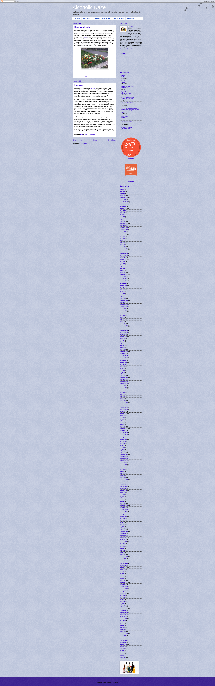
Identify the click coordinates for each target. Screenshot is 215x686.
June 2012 (122, 293)
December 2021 (124, 537)
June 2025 (122, 627)
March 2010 (123, 236)
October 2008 (123, 199)
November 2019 (124, 484)
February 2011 (123, 259)
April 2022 (122, 546)
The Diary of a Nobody (127, 102)
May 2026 (122, 650)
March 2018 (123, 441)
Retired (123, 117)
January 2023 (123, 565)
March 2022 (123, 544)
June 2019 (122, 473)
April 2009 (122, 212)
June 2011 (122, 268)
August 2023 (123, 580)
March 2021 (123, 518)
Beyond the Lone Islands (127, 86)
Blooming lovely (82, 27)
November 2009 (124, 227)
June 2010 (122, 242)
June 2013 (122, 319)
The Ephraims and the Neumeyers (130, 108)
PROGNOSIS (119, 18)
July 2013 (122, 321)
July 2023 (122, 578)
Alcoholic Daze (89, 7)
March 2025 (123, 621)
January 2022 (123, 539)
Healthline (131, 158)
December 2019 (124, 486)
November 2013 (124, 330)
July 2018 (122, 450)
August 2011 (123, 272)
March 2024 (123, 595)
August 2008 (123, 195)
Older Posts (112, 140)
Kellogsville (124, 116)
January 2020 (123, 488)
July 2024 (122, 603)
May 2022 (122, 548)
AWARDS (130, 18)
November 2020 (124, 509)
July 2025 (122, 629)
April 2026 (122, 648)
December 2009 (124, 229)
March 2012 (123, 287)
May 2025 (122, 625)
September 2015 (124, 377)
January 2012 (123, 283)
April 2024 (122, 597)
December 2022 (124, 563)
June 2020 (122, 499)
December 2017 (124, 435)
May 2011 (122, 266)
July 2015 (122, 373)
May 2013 (122, 317)
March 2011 (122, 261)
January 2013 (123, 308)
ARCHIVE (87, 18)
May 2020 (122, 497)
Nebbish (123, 76)
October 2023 (123, 584)
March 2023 (123, 569)
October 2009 (123, 225)
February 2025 (123, 618)
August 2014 (123, 349)
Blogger (115, 682)
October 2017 (123, 430)
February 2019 (123, 464)
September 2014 (124, 351)
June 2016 (122, 396)
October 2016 (123, 405)
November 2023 (124, 586)
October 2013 (123, 328)
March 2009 (123, 210)
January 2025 (123, 616)
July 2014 (122, 347)
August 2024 (123, 606)
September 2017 (124, 428)
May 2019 (122, 471)
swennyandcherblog (126, 121)
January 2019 (123, 462)
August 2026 (123, 657)
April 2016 (122, 392)
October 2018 (123, 456)
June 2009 (122, 216)
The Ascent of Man (125, 128)
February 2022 (123, 541)
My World (123, 92)
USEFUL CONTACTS (102, 18)
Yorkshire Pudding (126, 81)
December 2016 (124, 409)
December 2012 (124, 306)
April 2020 (122, 494)
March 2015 (123, 364)
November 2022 (124, 561)
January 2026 (123, 642)
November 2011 (124, 279)
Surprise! (123, 104)
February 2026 (123, 644)
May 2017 (122, 420)
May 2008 (122, 189)
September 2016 (124, 402)
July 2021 (122, 527)
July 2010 (122, 244)
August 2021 (123, 529)
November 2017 (124, 432)
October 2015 (123, 379)
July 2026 (122, 655)
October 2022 (123, 559)
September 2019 (124, 479)
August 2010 (123, 246)
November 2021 (124, 535)
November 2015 (124, 381)
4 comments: (92, 76)
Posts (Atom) (83, 143)
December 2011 (123, 281)
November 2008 (124, 202)
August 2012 (123, 298)
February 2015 (123, 362)
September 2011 (124, 274)
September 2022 (124, 556)
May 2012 (122, 291)
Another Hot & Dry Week (127, 98)
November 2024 (124, 612)
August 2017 (123, 426)
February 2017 (123, 413)
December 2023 (124, 588)
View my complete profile (126, 49)
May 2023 (122, 573)
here (85, 37)
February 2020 (123, 490)
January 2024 (123, 591)
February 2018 (123, 439)
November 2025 (124, 638)
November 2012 (124, 304)
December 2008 (124, 204)
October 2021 (123, 533)
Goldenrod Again (125, 87)
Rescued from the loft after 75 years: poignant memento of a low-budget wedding (130, 111)
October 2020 (123, 507)
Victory (123, 82)
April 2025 (122, 623)
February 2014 (123, 336)
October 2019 (123, 482)
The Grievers (124, 123)
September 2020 (124, 505)
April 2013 (122, 315)
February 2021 (123, 516)
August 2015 (123, 375)
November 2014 (124, 355)
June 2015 (122, 370)
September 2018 (124, 454)
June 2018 (122, 447)
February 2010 (123, 234)
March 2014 (123, 338)
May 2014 (122, 343)
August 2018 (123, 452)
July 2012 (122, 296)
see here (92, 88)
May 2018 (122, 445)
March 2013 (123, 313)
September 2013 (124, 326)
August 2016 (123, 400)
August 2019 (123, 477)
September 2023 (124, 582)
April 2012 (122, 289)
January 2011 (123, 257)
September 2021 (124, 531)
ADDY (131, 26)
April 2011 (122, 264)
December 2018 (124, 460)
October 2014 (123, 353)
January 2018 (123, 437)
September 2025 (124, 633)
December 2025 (124, 640)
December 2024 (124, 614)
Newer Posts (77, 140)
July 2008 (122, 193)
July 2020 (122, 501)
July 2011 (122, 270)
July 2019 (122, 475)
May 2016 (122, 394)
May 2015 (122, 368)
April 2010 (122, 238)
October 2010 (123, 251)
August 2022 (123, 554)
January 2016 (123, 385)
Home (95, 140)
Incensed (78, 85)
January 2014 (123, 334)
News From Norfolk (126, 93)
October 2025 (123, 636)
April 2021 (122, 520)
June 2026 (122, 653)
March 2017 (123, 415)
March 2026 (123, 646)
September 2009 (124, 223)
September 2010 (124, 249)
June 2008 (122, 191)
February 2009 (123, 208)
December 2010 (124, 255)
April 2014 (122, 341)
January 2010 (123, 231)
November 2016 (124, 407)
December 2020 (124, 512)
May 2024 (122, 599)
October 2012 (123, 302)
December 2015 (124, 383)
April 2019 (122, 469)
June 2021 (122, 524)
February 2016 (123, 388)
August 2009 (123, 221)
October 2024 (123, 610)
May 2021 (122, 522)
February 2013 (123, 311)
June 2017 (122, 422)
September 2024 (124, 608)
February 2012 (123, 285)
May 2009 (122, 214)
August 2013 (123, 323)
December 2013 (124, 332)
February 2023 (123, 567)
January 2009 (123, 206)
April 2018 (122, 443)
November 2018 (124, 458)
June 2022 (122, 550)
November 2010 (124, 253)
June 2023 (122, 576)
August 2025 (123, 631)
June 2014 (122, 345)
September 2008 (124, 197)
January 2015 (123, 360)
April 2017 (122, 417)
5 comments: (92, 134)
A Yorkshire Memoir (126, 127)
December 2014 (124, 358)
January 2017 (123, 411)
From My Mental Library (127, 97)
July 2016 (122, 398)
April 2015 (122, 366)
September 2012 (124, 300)
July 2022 (122, 552)
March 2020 (123, 492)
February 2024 (123, 593)
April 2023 (122, 571)
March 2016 (123, 390)
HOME (77, 18)
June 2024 (122, 601)
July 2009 (122, 219)
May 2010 (122, 240)
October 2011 (123, 276)
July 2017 (122, 424)
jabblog (123, 75)
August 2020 (123, 503)
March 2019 (123, 467)
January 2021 (123, 514)
